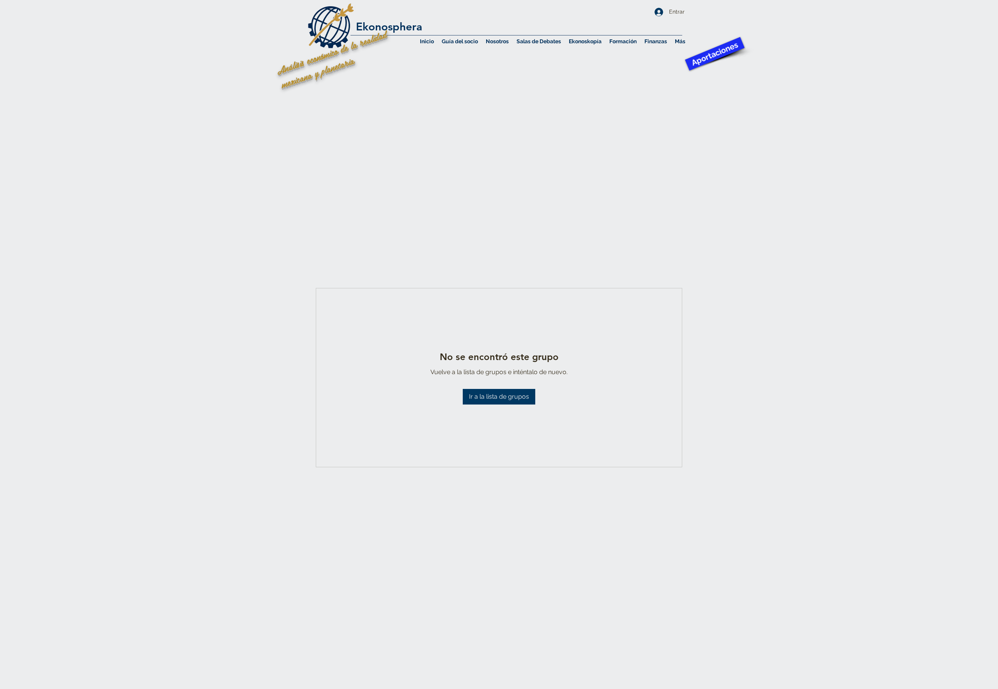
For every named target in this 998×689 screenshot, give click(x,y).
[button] (497, 41)
